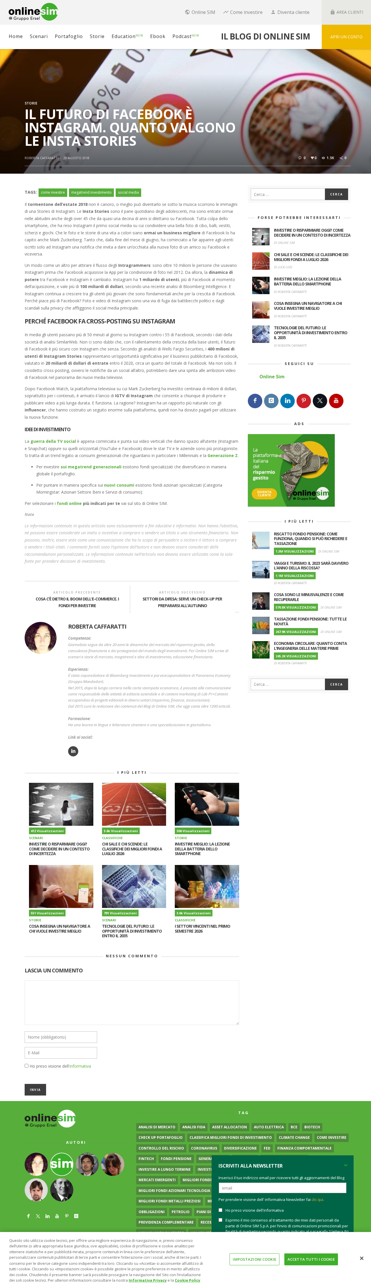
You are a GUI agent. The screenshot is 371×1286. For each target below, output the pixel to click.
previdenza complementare (166, 1222)
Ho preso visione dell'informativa (254, 1210)
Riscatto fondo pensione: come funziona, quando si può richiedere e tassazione (310, 538)
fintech (146, 1158)
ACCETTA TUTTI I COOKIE (311, 1259)
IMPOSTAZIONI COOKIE (254, 1259)
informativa (80, 1066)
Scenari (36, 838)
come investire (53, 192)
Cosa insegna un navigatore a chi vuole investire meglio (59, 928)
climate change (294, 1137)
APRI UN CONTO (346, 36)
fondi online (69, 503)
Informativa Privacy (148, 1280)
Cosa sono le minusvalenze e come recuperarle (309, 597)
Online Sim (272, 376)
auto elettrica (269, 1127)
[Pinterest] (304, 401)
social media (128, 192)
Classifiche (112, 838)
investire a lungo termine (165, 1169)
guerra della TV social (53, 441)
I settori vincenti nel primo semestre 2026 (202, 928)
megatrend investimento (91, 192)
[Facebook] (255, 401)
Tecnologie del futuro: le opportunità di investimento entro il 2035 (132, 931)
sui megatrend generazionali (91, 467)
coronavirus (204, 1148)
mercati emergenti (157, 1179)
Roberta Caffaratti (42, 158)
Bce (294, 1127)
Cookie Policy (187, 1280)
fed (267, 1148)
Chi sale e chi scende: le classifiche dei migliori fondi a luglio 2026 (132, 849)
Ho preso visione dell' (60, 1066)
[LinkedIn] (287, 401)
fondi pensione (176, 1158)
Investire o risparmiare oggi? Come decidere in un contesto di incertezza (59, 849)
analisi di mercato (157, 1127)
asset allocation (229, 1127)
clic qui (317, 1199)
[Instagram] (271, 401)
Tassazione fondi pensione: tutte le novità (310, 621)
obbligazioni (152, 1211)
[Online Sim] (50, 1118)
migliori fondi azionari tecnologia (174, 1190)
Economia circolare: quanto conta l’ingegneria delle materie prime (310, 646)
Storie (31, 103)
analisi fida (193, 1127)
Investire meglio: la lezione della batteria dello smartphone (202, 849)
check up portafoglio (161, 1137)
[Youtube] (336, 401)
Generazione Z (223, 455)
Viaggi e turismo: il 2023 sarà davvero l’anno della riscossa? (311, 565)
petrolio (181, 1211)
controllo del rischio (161, 1148)
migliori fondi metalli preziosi (170, 1201)
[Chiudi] (361, 1258)
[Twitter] (320, 401)
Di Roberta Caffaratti (290, 291)
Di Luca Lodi (283, 267)
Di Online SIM (284, 242)
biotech (312, 1127)
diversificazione (240, 1148)
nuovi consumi (119, 485)
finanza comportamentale (304, 1148)
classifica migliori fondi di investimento (231, 1137)
